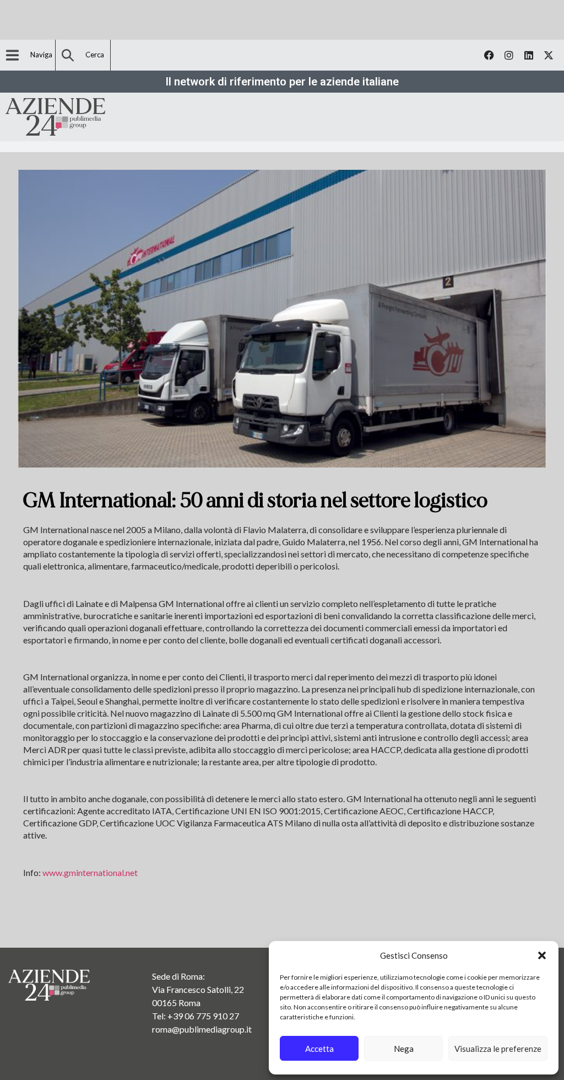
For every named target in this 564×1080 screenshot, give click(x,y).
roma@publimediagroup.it (202, 1029)
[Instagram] (509, 55)
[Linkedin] (529, 55)
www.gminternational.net (90, 872)
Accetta (319, 1049)
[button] (541, 955)
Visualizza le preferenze (497, 1049)
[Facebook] (489, 55)
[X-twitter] (548, 55)
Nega (404, 1049)
